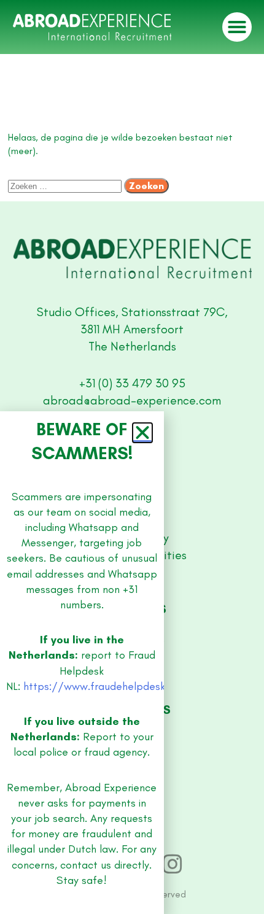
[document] (132, 457)
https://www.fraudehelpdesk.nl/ (102, 686)
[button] (142, 433)
